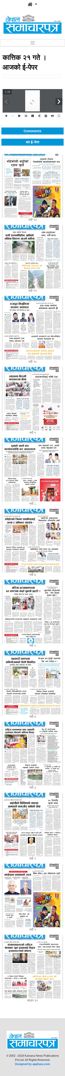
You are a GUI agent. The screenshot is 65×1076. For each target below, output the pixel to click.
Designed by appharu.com (32, 1064)
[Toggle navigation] (32, 42)
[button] (32, 4)
